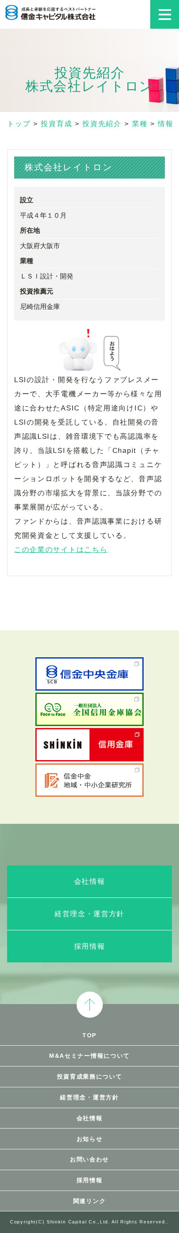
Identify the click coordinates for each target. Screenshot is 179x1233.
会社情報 (89, 881)
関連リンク (89, 1201)
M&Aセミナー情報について (89, 1055)
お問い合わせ (89, 1159)
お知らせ (90, 1139)
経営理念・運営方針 (89, 914)
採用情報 (89, 946)
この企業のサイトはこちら (60, 550)
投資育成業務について (89, 1076)
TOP (89, 1035)
